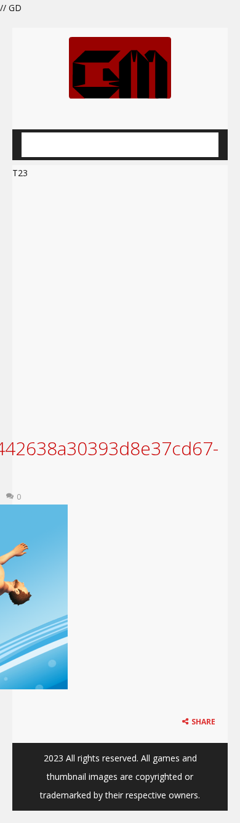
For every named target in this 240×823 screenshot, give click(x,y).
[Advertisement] (120, 307)
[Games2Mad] (120, 67)
